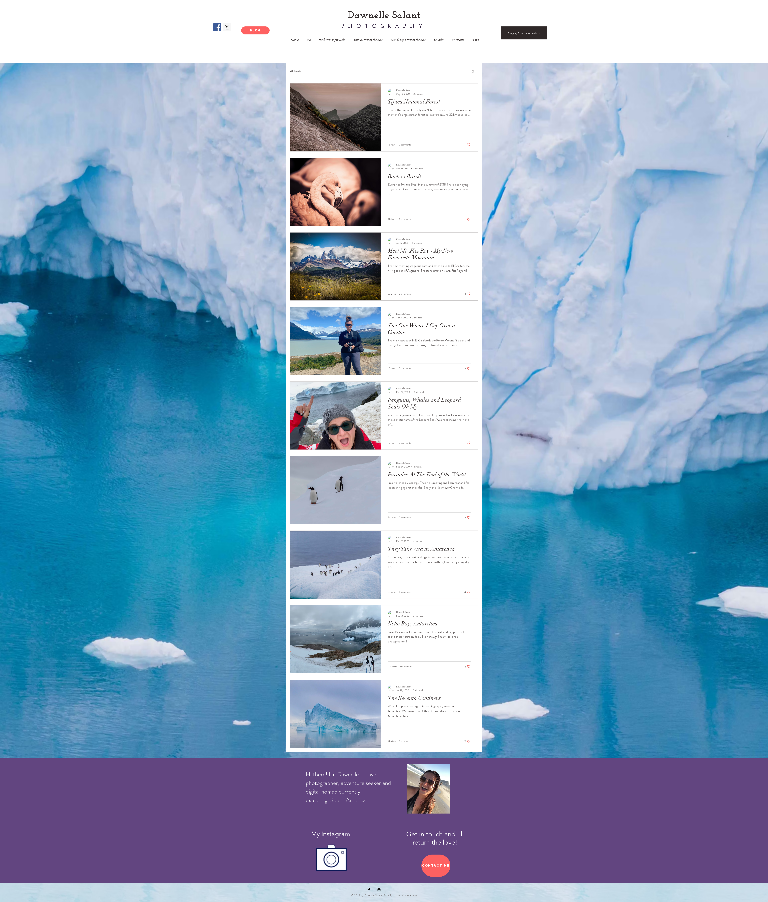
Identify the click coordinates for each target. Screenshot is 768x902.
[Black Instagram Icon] (379, 890)
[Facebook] (217, 27)
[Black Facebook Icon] (369, 890)
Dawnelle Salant (384, 16)
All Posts (295, 71)
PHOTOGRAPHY (384, 26)
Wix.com (412, 895)
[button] (473, 72)
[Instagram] (227, 27)
